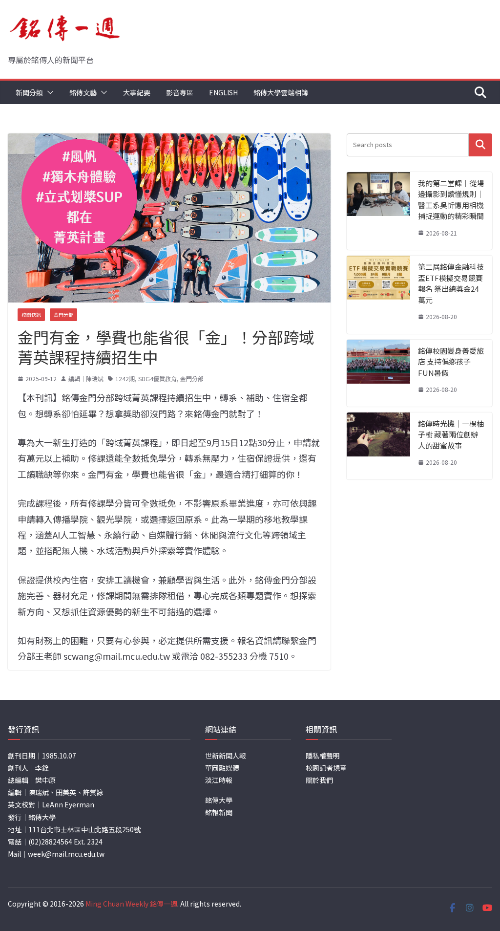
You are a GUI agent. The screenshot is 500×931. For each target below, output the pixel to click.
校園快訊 (31, 314)
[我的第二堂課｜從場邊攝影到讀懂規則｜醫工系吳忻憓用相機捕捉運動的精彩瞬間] (378, 211)
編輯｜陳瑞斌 (86, 378)
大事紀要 (136, 92)
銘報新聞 (218, 812)
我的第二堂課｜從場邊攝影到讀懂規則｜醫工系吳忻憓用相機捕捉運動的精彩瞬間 (451, 199)
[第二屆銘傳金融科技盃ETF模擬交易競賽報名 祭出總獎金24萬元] (378, 295)
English (223, 92)
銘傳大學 (218, 800)
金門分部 (63, 314)
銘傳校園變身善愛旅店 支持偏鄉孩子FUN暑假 (451, 362)
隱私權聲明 (323, 755)
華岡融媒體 (222, 768)
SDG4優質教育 (157, 378)
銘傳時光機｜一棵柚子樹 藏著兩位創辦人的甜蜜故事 (451, 434)
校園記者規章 (326, 768)
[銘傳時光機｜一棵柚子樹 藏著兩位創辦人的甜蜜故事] (378, 445)
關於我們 (319, 780)
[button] (48, 92)
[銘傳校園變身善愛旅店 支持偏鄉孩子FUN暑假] (378, 373)
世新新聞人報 (225, 755)
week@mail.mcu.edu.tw (66, 854)
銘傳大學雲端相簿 (280, 92)
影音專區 (179, 92)
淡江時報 (218, 780)
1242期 (125, 378)
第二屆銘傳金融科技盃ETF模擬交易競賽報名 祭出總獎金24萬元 (451, 283)
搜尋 (480, 145)
